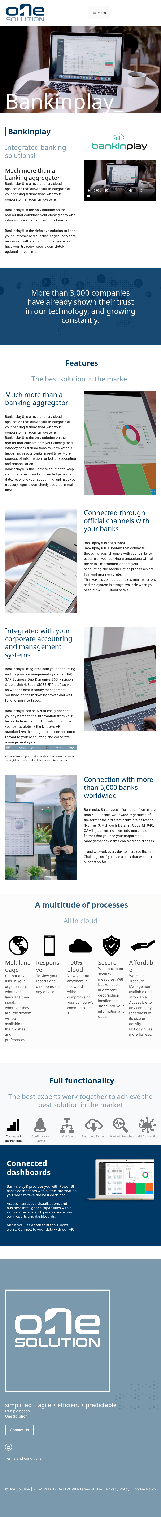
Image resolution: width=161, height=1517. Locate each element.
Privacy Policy (117, 1489)
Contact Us (19, 1430)
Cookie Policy (145, 1489)
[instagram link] (8, 1447)
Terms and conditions (23, 1458)
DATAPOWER (68, 1489)
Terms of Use (90, 1489)
